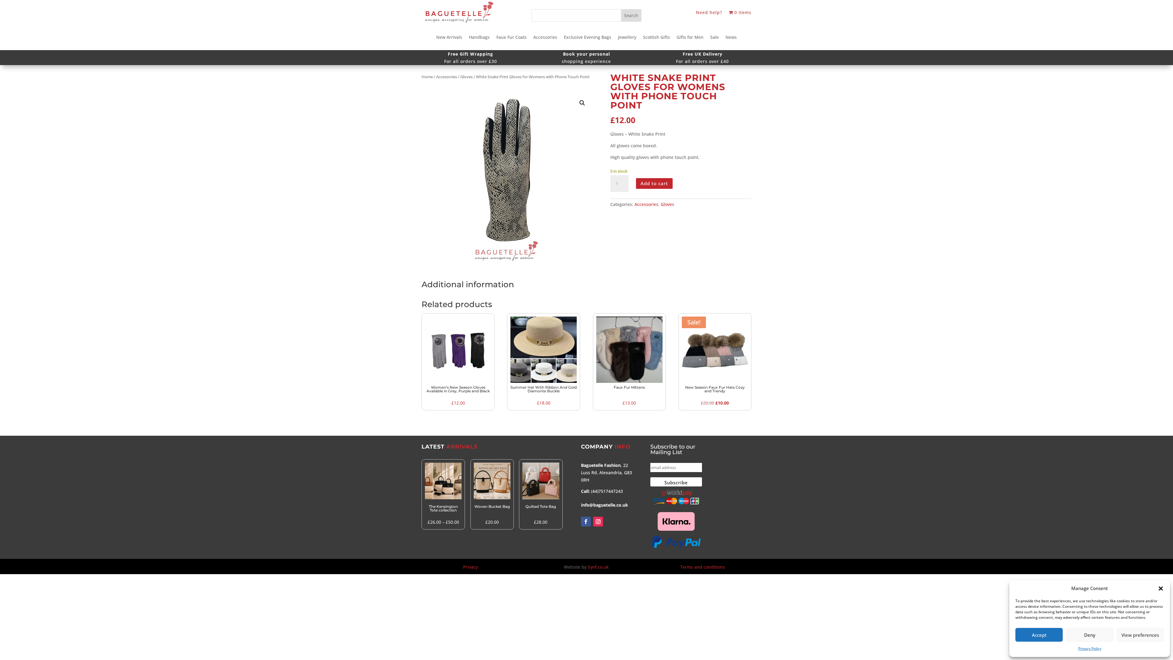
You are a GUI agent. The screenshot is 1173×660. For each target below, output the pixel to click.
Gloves (466, 76)
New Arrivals (449, 37)
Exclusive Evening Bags (587, 37)
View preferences (1140, 635)
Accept (1039, 635)
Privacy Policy (1089, 648)
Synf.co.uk (598, 567)
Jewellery (627, 37)
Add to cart (654, 183)
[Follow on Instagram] (598, 521)
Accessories (545, 37)
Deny (1089, 635)
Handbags (479, 37)
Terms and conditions (702, 567)
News (731, 37)
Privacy (470, 567)
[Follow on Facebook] (586, 521)
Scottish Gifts (656, 37)
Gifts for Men (690, 37)
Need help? (709, 12)
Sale (714, 37)
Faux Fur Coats (511, 37)
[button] (1161, 588)
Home (427, 76)
